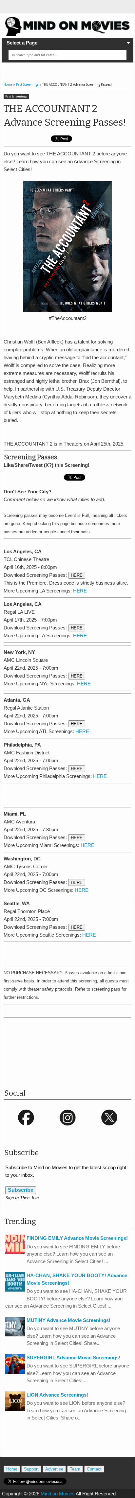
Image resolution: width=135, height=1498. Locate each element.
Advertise (54, 1469)
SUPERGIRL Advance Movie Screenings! (73, 1357)
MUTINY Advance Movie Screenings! (68, 1320)
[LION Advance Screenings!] (15, 1409)
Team (75, 1469)
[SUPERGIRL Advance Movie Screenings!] (15, 1372)
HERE (77, 575)
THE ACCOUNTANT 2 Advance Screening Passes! (65, 115)
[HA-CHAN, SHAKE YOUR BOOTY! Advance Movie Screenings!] (15, 1290)
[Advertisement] (69, 794)
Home (11, 1469)
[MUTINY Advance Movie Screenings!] (15, 1334)
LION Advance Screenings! (57, 1395)
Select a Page (22, 42)
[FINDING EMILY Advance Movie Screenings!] (15, 1252)
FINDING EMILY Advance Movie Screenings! (77, 1238)
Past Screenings (16, 96)
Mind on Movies (58, 1493)
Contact (94, 1469)
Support (31, 1469)
